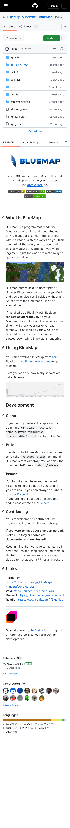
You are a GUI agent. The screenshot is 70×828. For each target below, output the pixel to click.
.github (15, 57)
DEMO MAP (35, 185)
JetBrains (36, 630)
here (55, 357)
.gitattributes (18, 116)
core (13, 86)
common (16, 79)
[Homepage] (35, 6)
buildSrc (15, 72)
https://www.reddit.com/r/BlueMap (40, 599)
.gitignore (16, 124)
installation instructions (34, 361)
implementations (20, 101)
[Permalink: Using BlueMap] (3, 347)
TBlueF (14, 48)
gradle (14, 94)
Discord (22, 494)
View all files (35, 131)
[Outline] (65, 142)
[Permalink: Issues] (3, 473)
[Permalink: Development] (3, 404)
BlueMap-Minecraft (21, 17)
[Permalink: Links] (3, 568)
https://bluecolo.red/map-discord (41, 595)
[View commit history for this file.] (62, 48)
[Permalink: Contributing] (3, 511)
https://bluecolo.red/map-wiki (34, 591)
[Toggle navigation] (5, 5)
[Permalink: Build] (3, 444)
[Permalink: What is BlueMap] (3, 217)
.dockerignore (19, 109)
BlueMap (46, 17)
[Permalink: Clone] (3, 415)
